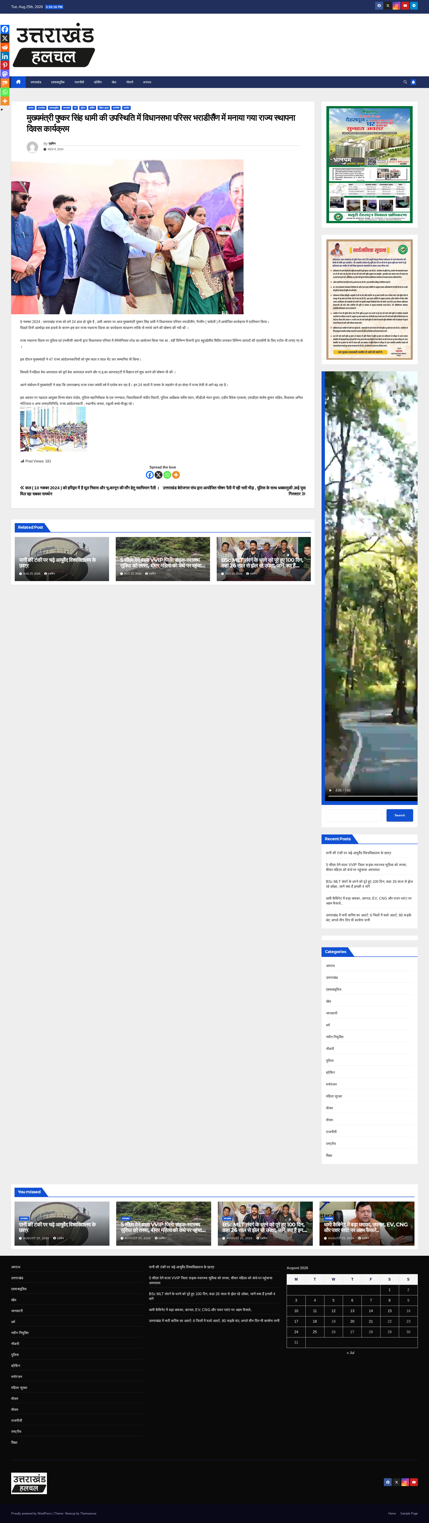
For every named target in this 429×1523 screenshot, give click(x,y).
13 (352, 1311)
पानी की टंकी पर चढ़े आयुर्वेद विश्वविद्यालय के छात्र (57, 563)
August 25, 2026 (36, 1238)
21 (371, 1321)
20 (352, 1321)
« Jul (350, 1353)
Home (392, 1513)
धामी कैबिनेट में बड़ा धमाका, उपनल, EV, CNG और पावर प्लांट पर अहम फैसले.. (366, 1227)
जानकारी (66, 108)
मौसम (329, 1108)
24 (296, 1332)
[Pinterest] (4, 65)
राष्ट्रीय (126, 108)
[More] (176, 475)
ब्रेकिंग (98, 82)
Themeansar (88, 1513)
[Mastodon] (4, 74)
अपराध (147, 82)
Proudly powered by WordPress (32, 1513)
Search (400, 815)
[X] (158, 475)
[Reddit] (4, 47)
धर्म (75, 108)
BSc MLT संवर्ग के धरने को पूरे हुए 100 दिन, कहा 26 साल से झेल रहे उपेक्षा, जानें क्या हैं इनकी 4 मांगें (262, 565)
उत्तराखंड (36, 82)
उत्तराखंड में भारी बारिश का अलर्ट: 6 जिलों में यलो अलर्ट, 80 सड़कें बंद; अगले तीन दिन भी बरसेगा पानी (214, 1321)
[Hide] (2, 109)
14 (371, 1311)
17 (296, 1321)
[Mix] (4, 83)
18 (315, 1321)
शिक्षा (329, 1155)
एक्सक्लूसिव (58, 82)
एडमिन (52, 143)
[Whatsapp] (167, 475)
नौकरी (129, 82)
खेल (114, 82)
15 (390, 1311)
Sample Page (409, 1513)
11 (315, 1311)
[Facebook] (150, 475)
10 (296, 1311)
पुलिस (83, 108)
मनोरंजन (331, 1084)
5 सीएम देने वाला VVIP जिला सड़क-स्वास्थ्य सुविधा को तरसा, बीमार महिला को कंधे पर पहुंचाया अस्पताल (162, 565)
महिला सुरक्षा (104, 108)
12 (334, 1311)
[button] (405, 82)
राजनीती (79, 82)
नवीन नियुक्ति (334, 1037)
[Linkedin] (4, 56)
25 (315, 1332)
